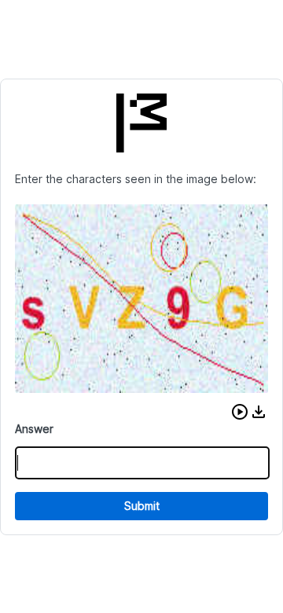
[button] (239, 411)
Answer (34, 428)
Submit (142, 505)
